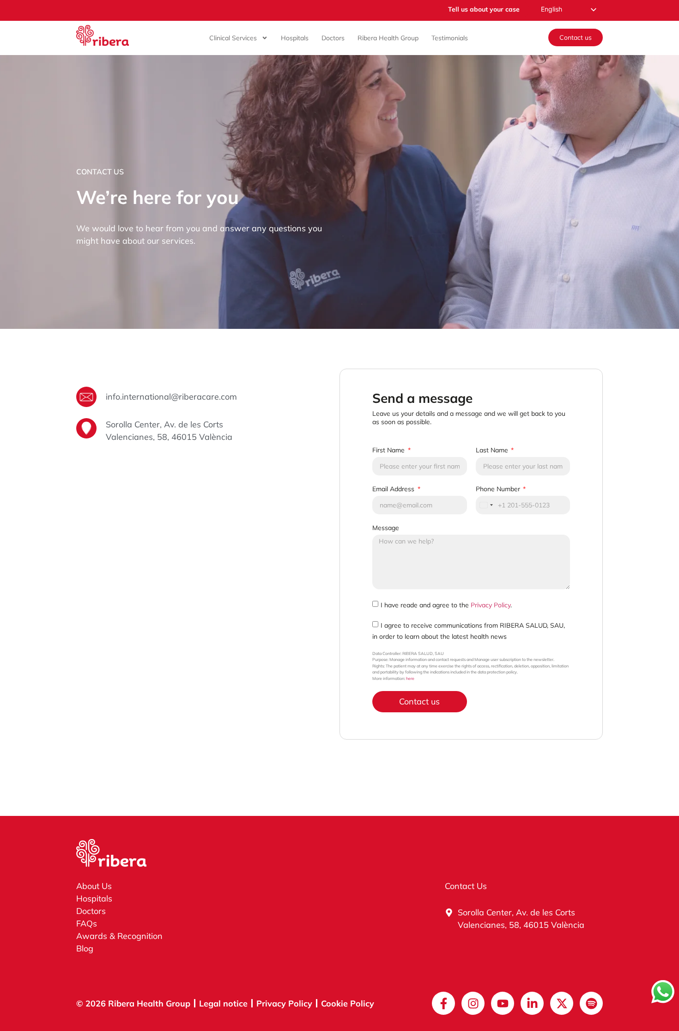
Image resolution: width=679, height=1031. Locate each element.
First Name (389, 450)
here (410, 678)
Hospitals (295, 38)
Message (385, 528)
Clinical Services (233, 38)
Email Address (394, 489)
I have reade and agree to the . (446, 604)
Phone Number (499, 489)
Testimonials (449, 38)
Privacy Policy (490, 604)
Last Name (493, 450)
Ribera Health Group (388, 38)
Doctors (333, 38)
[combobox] (486, 505)
